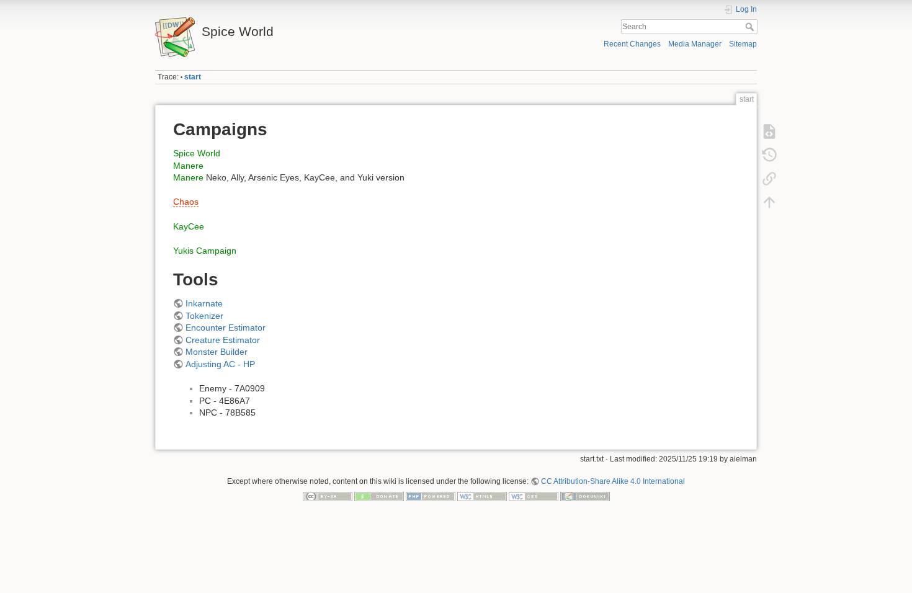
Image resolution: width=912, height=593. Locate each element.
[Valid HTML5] (482, 496)
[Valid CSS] (533, 496)
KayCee (188, 226)
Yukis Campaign (204, 251)
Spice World (196, 153)
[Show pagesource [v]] (769, 131)
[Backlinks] (769, 178)
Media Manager (695, 44)
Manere (188, 166)
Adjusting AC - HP (220, 364)
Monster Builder (217, 352)
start (192, 77)
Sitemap (743, 44)
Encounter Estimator (226, 327)
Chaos (186, 202)
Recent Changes (632, 44)
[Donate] (379, 496)
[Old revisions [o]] (769, 155)
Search (751, 26)
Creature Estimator (223, 340)
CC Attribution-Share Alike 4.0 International (613, 481)
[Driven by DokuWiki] (585, 496)
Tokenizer (204, 316)
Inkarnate (204, 303)
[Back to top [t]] (769, 202)
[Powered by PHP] (430, 496)
